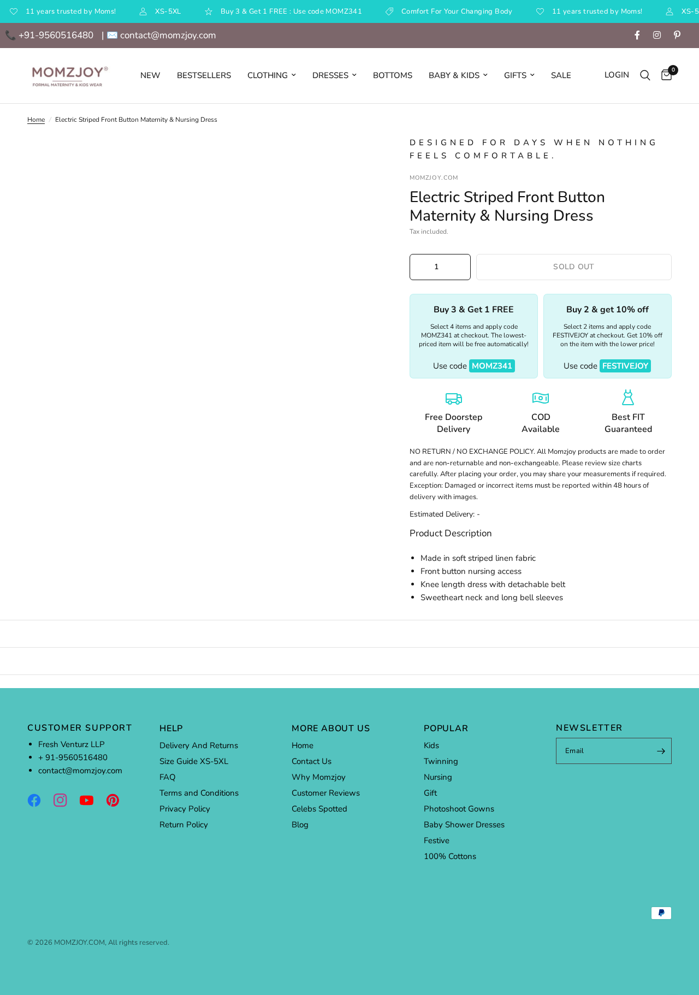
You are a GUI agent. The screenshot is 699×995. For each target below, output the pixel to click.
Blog (300, 824)
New (150, 75)
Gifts (515, 75)
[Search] (645, 75)
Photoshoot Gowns (459, 808)
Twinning (441, 761)
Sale (561, 75)
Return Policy (183, 824)
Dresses (330, 75)
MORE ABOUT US (331, 728)
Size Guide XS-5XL (193, 761)
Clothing (267, 75)
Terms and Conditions (199, 792)
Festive (436, 840)
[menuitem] (150, 75)
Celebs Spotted (319, 808)
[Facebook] (39, 800)
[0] (664, 75)
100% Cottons (450, 856)
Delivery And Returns (198, 745)
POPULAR (446, 728)
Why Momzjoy (319, 777)
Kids (431, 745)
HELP (171, 728)
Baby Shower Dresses (464, 824)
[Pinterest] (118, 800)
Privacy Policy (184, 808)
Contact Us (311, 761)
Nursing (438, 777)
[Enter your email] (661, 751)
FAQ (167, 777)
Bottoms (392, 75)
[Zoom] (354, 159)
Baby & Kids (454, 75)
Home (36, 119)
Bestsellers (204, 75)
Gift (430, 792)
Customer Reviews (326, 792)
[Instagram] (66, 800)
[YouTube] (92, 800)
